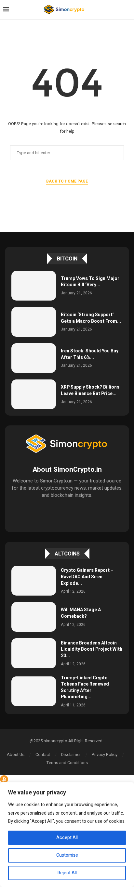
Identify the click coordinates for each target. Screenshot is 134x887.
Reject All (67, 872)
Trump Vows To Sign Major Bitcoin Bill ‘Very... (90, 281)
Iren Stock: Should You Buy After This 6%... (89, 354)
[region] (67, 834)
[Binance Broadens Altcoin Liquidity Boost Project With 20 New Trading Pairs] (33, 653)
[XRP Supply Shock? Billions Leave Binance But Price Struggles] (33, 394)
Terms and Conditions (67, 763)
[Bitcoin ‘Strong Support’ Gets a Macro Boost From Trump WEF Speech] (33, 322)
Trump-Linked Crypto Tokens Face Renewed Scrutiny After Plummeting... (85, 687)
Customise (67, 855)
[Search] (127, 9)
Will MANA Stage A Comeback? (81, 613)
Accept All (67, 837)
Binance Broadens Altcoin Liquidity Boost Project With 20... (91, 649)
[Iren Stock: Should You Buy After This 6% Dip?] (33, 358)
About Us (15, 754)
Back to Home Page (67, 181)
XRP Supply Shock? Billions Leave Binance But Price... (90, 390)
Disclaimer (71, 754)
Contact (42, 754)
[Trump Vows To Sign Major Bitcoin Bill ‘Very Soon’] (33, 286)
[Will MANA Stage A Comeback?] (33, 617)
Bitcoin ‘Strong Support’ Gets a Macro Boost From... (91, 318)
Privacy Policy (104, 754)
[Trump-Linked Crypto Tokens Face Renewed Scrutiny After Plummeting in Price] (33, 691)
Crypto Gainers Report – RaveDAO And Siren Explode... (87, 576)
